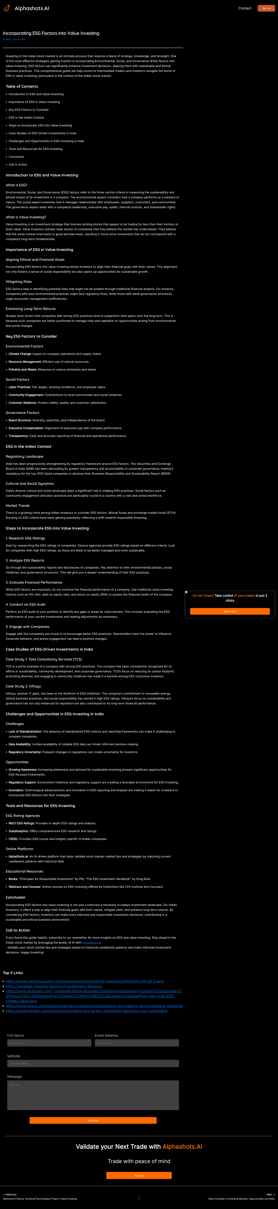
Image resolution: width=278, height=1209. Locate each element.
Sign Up (139, 1175)
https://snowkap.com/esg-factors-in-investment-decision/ (54, 986)
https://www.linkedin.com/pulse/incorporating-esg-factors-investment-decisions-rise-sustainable (86, 1011)
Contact (244, 8)
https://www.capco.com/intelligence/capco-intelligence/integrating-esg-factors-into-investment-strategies (94, 1006)
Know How (230, 611)
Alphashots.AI (32, 8)
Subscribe (93, 1120)
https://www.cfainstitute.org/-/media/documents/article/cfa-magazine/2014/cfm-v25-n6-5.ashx (85, 981)
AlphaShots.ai (91, 942)
